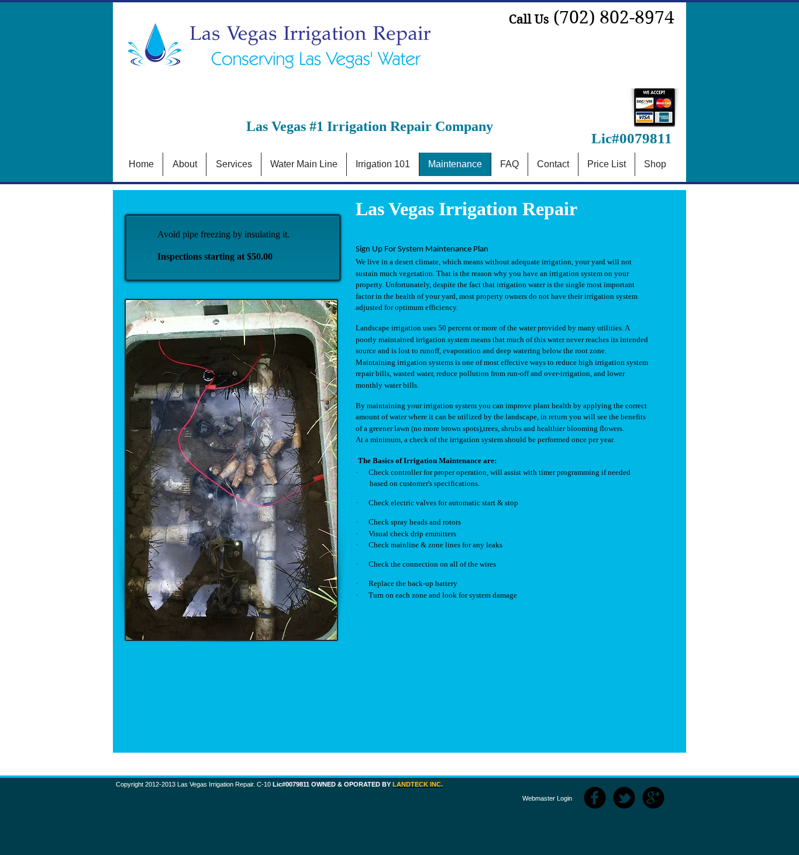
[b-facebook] (595, 798)
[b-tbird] (624, 798)
